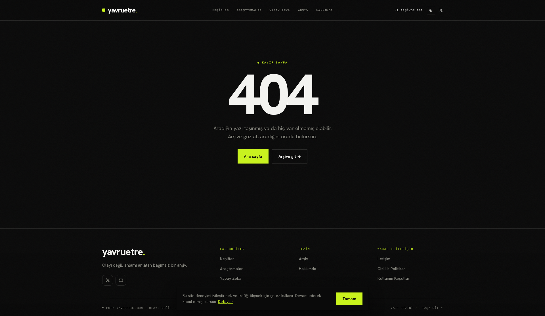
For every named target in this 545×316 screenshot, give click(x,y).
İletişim (384, 258)
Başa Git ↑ (432, 308)
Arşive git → (289, 156)
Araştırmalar (249, 10)
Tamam (349, 298)
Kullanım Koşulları (394, 278)
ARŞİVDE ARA (412, 10)
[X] (441, 10)
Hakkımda (324, 10)
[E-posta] (121, 280)
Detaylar (225, 301)
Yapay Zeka (279, 10)
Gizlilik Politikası (392, 268)
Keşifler (220, 10)
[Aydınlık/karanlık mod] (431, 10)
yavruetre (123, 251)
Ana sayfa (253, 156)
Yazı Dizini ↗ (404, 308)
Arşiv (303, 10)
